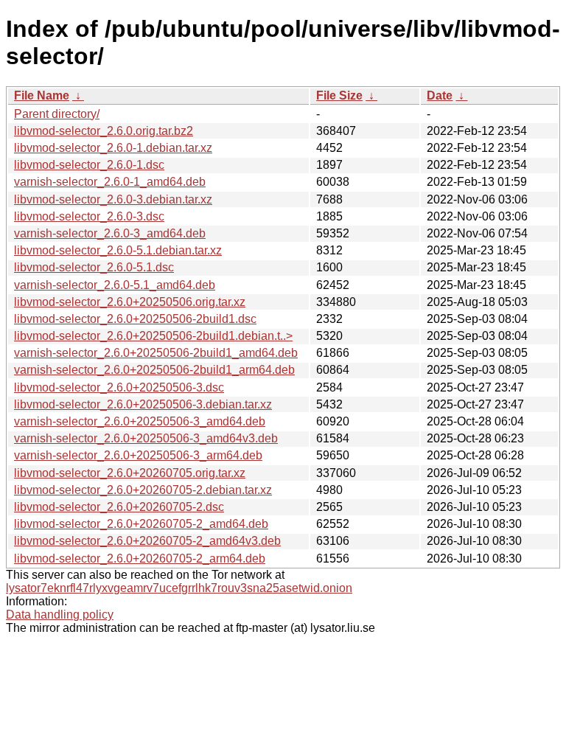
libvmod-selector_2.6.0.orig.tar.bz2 (103, 131)
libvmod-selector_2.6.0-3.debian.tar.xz (113, 199)
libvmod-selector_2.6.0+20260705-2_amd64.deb (141, 524)
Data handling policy (59, 614)
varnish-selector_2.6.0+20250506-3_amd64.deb (139, 421)
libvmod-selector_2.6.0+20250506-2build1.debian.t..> (153, 336)
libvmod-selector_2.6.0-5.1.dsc (94, 267)
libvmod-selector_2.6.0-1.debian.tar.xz (113, 148)
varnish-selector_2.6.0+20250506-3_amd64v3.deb (146, 438)
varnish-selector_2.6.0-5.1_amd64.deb (114, 285)
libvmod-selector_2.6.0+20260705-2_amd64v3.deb (147, 541)
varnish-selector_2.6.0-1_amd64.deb (110, 181)
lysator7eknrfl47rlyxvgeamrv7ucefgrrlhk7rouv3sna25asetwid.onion (179, 588)
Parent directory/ (56, 114)
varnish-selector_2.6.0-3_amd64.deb (110, 233)
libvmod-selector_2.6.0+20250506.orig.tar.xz (129, 302)
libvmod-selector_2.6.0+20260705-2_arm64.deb (139, 558)
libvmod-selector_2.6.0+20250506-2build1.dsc (135, 319)
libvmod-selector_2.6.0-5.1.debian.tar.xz (118, 250)
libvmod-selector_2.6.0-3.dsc (89, 216)
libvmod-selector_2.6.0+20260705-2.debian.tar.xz (143, 490)
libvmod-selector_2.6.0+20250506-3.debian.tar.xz (143, 404)
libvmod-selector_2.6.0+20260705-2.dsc (119, 507)
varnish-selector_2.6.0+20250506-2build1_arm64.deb (154, 369)
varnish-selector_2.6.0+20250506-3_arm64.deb (138, 455)
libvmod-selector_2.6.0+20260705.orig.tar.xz (129, 473)
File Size (339, 95)
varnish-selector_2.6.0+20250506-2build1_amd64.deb (156, 353)
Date (440, 95)
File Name (41, 95)
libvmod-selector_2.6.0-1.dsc (89, 165)
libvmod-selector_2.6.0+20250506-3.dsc (119, 387)
